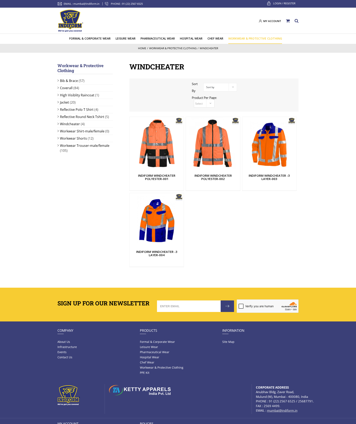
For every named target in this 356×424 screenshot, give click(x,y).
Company (65, 330)
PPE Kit (144, 373)
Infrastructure (67, 347)
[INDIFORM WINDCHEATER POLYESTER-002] (213, 143)
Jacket (64, 102)
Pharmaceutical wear (154, 352)
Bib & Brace (69, 80)
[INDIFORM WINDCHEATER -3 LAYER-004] (157, 219)
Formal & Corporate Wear (157, 342)
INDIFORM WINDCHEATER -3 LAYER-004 (156, 253)
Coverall (66, 88)
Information (233, 330)
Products (148, 330)
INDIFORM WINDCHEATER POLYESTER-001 (156, 177)
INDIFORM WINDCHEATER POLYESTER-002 (213, 177)
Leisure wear (149, 347)
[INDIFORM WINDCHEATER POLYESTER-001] (157, 143)
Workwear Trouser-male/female (84, 145)
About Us (63, 342)
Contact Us (64, 357)
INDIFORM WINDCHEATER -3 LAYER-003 (269, 177)
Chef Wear (147, 362)
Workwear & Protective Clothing (161, 367)
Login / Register (284, 3)
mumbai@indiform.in (86, 4)
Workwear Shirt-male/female (82, 131)
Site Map (228, 342)
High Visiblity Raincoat (77, 95)
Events (62, 352)
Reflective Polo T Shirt (77, 109)
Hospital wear (149, 357)
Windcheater (70, 124)
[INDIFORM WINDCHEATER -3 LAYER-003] (269, 143)
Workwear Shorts (73, 138)
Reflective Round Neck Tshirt (82, 116)
